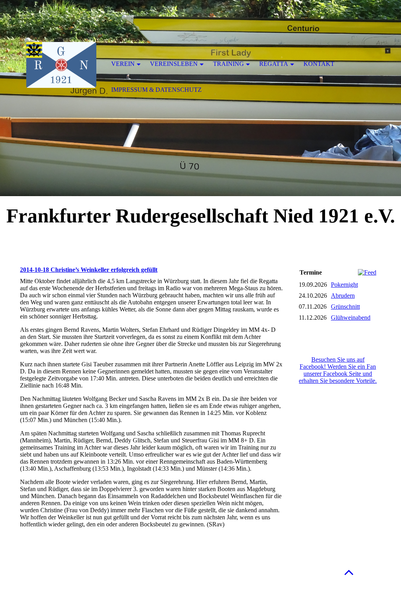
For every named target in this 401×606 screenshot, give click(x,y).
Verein (123, 63)
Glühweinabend (350, 317)
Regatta (273, 63)
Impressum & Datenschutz (156, 89)
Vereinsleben (174, 63)
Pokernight (344, 284)
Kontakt (318, 63)
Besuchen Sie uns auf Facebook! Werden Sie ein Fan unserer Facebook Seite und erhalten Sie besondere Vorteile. (338, 370)
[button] (349, 572)
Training (228, 63)
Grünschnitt (345, 306)
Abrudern (343, 295)
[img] (61, 65)
